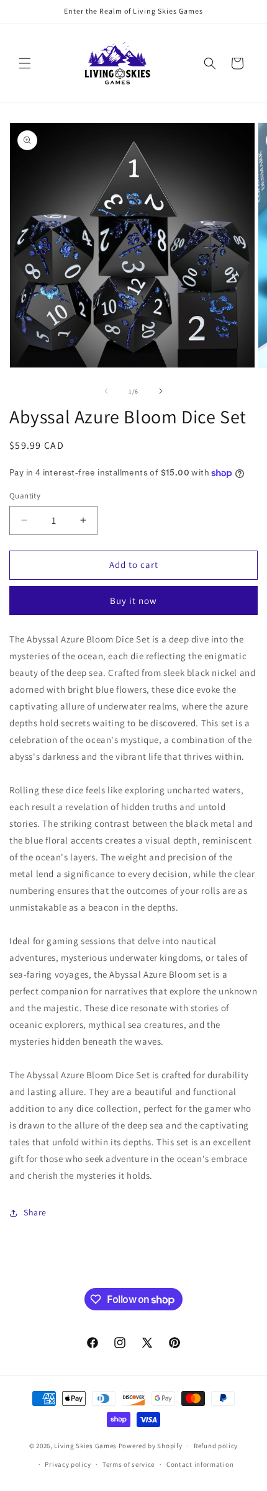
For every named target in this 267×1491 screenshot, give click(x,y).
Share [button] (35, 1212)
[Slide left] (106, 391)
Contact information (199, 1464)
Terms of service (128, 1464)
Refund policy (216, 1445)
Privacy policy (68, 1464)
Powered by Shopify (151, 1445)
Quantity (24, 495)
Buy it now (133, 600)
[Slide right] (160, 391)
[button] (24, 63)
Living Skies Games (85, 1445)
